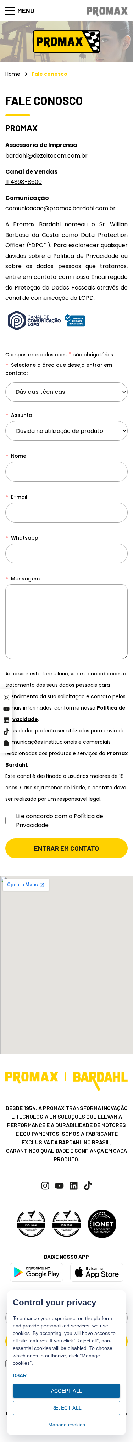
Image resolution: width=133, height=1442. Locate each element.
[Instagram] (6, 697)
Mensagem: (25, 578)
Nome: (18, 456)
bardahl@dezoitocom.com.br (46, 156)
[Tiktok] (6, 731)
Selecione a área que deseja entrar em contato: (58, 369)
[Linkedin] (6, 720)
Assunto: (21, 415)
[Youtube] (6, 709)
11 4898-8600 (23, 182)
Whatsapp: (24, 537)
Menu (25, 10)
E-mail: (19, 496)
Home (12, 74)
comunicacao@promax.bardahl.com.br (60, 208)
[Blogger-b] (6, 743)
